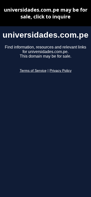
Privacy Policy (61, 70)
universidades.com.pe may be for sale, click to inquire (45, 13)
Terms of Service (33, 70)
